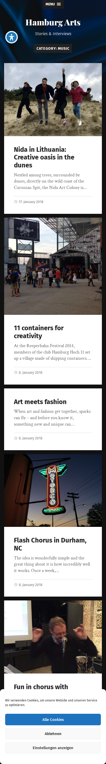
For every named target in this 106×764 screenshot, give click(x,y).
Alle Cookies (53, 719)
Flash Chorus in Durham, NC (50, 544)
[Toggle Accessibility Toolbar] (11, 37)
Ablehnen (53, 733)
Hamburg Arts (53, 21)
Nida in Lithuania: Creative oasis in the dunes (44, 157)
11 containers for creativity (39, 332)
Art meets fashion (40, 402)
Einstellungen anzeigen (53, 748)
